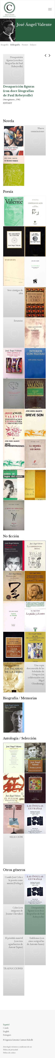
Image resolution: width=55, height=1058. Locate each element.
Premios (25, 44)
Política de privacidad (10, 1049)
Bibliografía (15, 44)
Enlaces (33, 44)
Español (6, 1024)
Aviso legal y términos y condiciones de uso (17, 1047)
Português (7, 1034)
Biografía (4, 44)
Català (5, 1027)
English (6, 1031)
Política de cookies (9, 1052)
